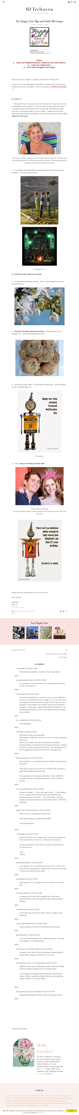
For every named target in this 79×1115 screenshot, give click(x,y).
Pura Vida (19, 720)
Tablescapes (37, 1098)
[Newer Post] (26, 650)
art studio (17, 1103)
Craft (49, 1101)
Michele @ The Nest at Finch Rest (27, 963)
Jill (17, 732)
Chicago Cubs (15, 1105)
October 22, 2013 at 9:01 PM (30, 909)
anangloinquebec (22, 680)
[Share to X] (63, 611)
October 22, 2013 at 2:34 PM (29, 834)
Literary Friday (12, 1096)
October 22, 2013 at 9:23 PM (30, 935)
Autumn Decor (57, 1101)
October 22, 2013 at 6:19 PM (28, 879)
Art (68, 1096)
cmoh (18, 834)
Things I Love (11, 1098)
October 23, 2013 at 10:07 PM (45, 991)
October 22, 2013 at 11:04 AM (34, 789)
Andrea (18, 909)
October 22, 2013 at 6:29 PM (33, 893)
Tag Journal (25, 1105)
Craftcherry (20, 893)
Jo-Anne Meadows (22, 923)
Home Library (48, 1103)
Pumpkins (56, 1103)
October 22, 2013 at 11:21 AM (41, 810)
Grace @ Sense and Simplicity (26, 991)
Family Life (17, 611)
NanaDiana (20, 862)
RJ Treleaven (39, 9)
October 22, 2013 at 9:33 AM (32, 720)
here (29, 387)
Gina (17, 879)
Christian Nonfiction (39, 1101)
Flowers (55, 1096)
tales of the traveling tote (22, 1101)
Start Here (42, 1069)
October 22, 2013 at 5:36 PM (33, 862)
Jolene (18, 694)
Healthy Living (27, 1103)
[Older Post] (64, 650)
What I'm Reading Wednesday (54, 1098)
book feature (37, 1103)
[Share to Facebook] (61, 611)
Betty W (18, 935)
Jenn (18, 668)
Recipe (62, 1096)
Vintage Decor (35, 1105)
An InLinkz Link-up (18, 607)
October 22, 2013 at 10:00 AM (33, 758)
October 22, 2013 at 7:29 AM (28, 668)
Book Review (35, 1096)
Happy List (25, 611)
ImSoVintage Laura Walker (25, 949)
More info (40, 1112)
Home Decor (24, 1096)
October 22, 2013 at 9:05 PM (38, 923)
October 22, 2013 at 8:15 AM (37, 680)
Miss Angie (20, 758)
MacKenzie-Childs (25, 1098)
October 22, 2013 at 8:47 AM (30, 694)
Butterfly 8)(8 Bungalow (24, 810)
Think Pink (44, 1105)
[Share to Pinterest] (66, 611)
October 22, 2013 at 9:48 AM (27, 732)
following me (41, 1074)
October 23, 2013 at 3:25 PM (43, 949)
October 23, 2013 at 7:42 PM (48, 963)
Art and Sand (20, 789)
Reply (16, 676)
